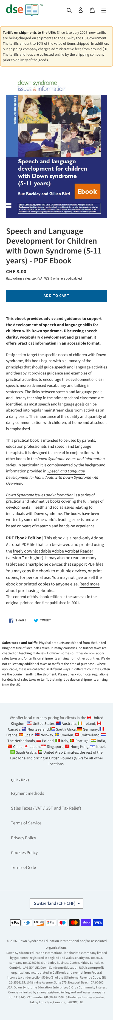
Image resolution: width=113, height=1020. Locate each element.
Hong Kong (79, 746)
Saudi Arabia (26, 752)
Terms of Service (26, 823)
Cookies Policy (24, 853)
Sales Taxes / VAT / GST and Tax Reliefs (46, 808)
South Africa (66, 729)
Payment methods (27, 793)
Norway (47, 735)
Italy (64, 741)
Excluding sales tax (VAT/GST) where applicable (43, 278)
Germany (90, 729)
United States (44, 723)
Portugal (82, 741)
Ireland (89, 723)
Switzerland (90, 735)
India (101, 741)
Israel (100, 746)
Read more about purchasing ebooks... (53, 587)
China (17, 746)
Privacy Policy (23, 838)
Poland (48, 741)
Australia (69, 723)
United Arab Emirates (60, 752)
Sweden (66, 735)
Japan (35, 746)
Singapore (55, 746)
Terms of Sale (23, 867)
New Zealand (38, 729)
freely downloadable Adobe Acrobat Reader (53, 551)
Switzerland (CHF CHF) (54, 903)
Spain (28, 735)
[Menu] (103, 10)
